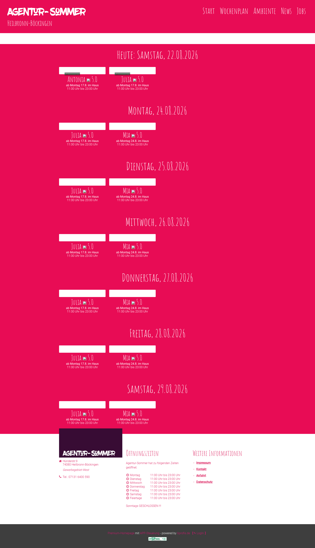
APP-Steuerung (149, 533)
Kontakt (201, 469)
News (286, 10)
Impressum (203, 462)
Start (209, 10)
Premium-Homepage (121, 533)
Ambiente (264, 10)
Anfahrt (201, 475)
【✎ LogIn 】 (199, 533)
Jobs (301, 10)
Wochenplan (234, 10)
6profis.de (183, 533)
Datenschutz (204, 482)
